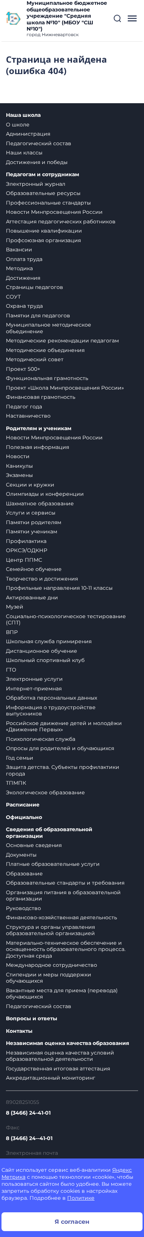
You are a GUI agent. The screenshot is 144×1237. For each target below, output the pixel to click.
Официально (24, 817)
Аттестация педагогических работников (61, 221)
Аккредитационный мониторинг (50, 1077)
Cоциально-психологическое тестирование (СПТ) (66, 619)
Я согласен (72, 1221)
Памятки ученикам (31, 531)
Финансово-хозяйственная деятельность (61, 917)
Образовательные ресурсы (43, 193)
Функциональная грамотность (47, 378)
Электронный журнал (35, 184)
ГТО (11, 669)
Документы (21, 854)
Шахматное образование (40, 503)
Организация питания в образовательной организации (63, 895)
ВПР (12, 632)
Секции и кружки (30, 484)
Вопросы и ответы (31, 1018)
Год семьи (19, 758)
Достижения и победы (37, 162)
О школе (18, 124)
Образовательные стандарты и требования (65, 882)
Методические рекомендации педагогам (62, 340)
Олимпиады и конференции (45, 494)
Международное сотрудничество (51, 965)
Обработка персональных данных (51, 697)
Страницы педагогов (34, 287)
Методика (19, 268)
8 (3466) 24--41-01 (29, 1138)
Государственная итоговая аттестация (58, 1068)
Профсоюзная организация (43, 240)
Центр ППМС (24, 560)
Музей (14, 606)
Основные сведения (34, 845)
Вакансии (19, 249)
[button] (117, 18)
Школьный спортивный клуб (45, 660)
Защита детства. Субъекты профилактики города (62, 770)
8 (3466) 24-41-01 (28, 1112)
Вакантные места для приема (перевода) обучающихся (62, 993)
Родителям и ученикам (38, 428)
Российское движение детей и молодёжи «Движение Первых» (64, 726)
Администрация (28, 133)
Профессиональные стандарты (48, 202)
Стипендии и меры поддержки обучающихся (48, 978)
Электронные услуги (34, 679)
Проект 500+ (23, 369)
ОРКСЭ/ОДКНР (26, 550)
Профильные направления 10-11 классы (59, 588)
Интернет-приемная (34, 688)
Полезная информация (37, 447)
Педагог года (24, 406)
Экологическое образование (45, 792)
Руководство (23, 908)
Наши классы (24, 152)
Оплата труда (24, 259)
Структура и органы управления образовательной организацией (50, 930)
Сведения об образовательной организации (49, 832)
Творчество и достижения (42, 578)
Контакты (19, 1031)
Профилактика (26, 541)
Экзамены (19, 475)
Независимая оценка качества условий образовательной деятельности (60, 1056)
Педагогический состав (38, 143)
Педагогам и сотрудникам (42, 174)
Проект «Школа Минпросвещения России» (65, 387)
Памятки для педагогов (38, 315)
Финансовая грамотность (40, 397)
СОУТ (13, 296)
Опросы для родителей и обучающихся (60, 748)
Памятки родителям (33, 522)
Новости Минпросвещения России (54, 212)
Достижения (23, 278)
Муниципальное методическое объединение (48, 328)
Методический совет (35, 359)
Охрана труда (24, 306)
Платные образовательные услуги (53, 864)
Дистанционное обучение (41, 651)
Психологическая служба (40, 739)
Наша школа (23, 115)
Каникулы (19, 466)
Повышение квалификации (44, 230)
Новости (18, 456)
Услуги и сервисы (30, 512)
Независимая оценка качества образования (67, 1043)
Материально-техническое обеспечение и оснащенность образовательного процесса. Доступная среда (66, 949)
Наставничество (28, 415)
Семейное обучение (34, 569)
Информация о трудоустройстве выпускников (51, 710)
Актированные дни (32, 597)
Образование (24, 873)
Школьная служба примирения (49, 641)
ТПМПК (16, 783)
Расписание (23, 805)
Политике (81, 1198)
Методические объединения (45, 350)
